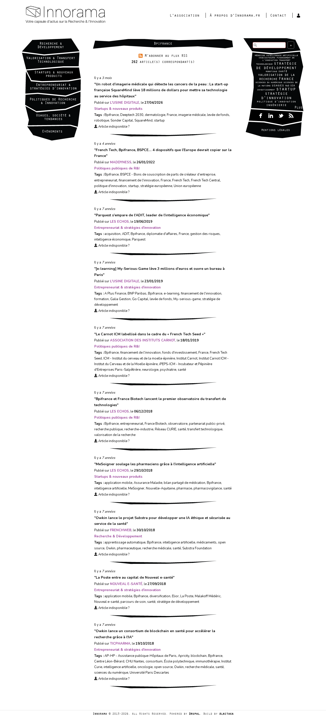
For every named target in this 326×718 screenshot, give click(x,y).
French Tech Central (205, 180)
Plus (298, 108)
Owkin (110, 548)
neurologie (150, 369)
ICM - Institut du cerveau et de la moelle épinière (139, 358)
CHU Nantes (135, 661)
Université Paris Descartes (149, 672)
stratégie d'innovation (276, 96)
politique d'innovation (276, 102)
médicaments (206, 542)
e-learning (171, 293)
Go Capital (140, 299)
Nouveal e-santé (126, 584)
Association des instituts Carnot (142, 340)
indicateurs (267, 58)
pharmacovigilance (208, 488)
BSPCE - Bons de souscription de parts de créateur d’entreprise (167, 174)
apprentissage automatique (124, 542)
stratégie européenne (156, 186)
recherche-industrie (138, 429)
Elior (175, 596)
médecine (260, 56)
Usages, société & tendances (53, 117)
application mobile (118, 483)
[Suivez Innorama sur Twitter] (281, 115)
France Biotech (156, 423)
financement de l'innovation (139, 180)
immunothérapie (208, 661)
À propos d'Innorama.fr (235, 16)
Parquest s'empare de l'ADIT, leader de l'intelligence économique (152, 215)
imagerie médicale (192, 115)
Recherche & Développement (50, 45)
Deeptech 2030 (131, 115)
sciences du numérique (268, 83)
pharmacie (184, 488)
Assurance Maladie (148, 483)
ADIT (125, 234)
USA (292, 86)
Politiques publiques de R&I (117, 168)
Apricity (183, 656)
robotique (271, 72)
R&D (287, 86)
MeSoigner (136, 488)
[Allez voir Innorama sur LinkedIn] (271, 115)
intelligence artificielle (282, 56)
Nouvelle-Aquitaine (160, 488)
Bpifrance (111, 115)
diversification (160, 596)
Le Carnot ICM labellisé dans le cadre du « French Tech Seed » (150, 334)
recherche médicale (156, 548)
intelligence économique (112, 239)
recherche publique (108, 429)
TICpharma (120, 643)
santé (282, 71)
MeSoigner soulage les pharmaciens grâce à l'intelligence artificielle (155, 464)
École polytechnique (179, 661)
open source (163, 667)
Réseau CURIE (165, 429)
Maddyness (120, 162)
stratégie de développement (276, 66)
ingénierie (276, 105)
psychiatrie (168, 369)
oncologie (145, 667)
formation (101, 299)
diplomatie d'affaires (161, 234)
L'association (184, 16)
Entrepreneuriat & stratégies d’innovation (127, 227)
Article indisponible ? (113, 126)
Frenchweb (120, 530)
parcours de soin (133, 602)
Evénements (52, 132)
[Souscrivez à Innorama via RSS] (291, 115)
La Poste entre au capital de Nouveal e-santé (134, 577)
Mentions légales (275, 130)
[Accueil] (85, 15)
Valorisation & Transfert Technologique (50, 60)
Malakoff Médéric (208, 596)
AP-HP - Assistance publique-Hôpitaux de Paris (140, 656)
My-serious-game (187, 299)
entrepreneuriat (105, 180)
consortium (154, 661)
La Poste (186, 596)
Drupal (194, 714)
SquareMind (143, 120)
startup (286, 89)
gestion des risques (205, 234)
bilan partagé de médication (184, 483)
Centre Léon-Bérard (109, 661)
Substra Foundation (197, 548)
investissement (266, 90)
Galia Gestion (120, 299)
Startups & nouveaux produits (53, 74)
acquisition (112, 234)
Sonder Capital (122, 120)
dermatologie (155, 115)
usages (278, 85)
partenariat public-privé (206, 423)
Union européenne (187, 186)
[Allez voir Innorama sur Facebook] (260, 115)
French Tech (180, 180)
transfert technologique (204, 429)
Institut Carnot (186, 358)
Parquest (138, 239)
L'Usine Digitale (124, 102)
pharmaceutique (129, 548)
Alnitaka (226, 714)
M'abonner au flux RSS (166, 56)
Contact (278, 16)
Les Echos (119, 221)
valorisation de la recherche (276, 77)
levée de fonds (218, 115)
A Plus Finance (115, 293)
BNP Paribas (137, 293)
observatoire (177, 423)
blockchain (199, 656)
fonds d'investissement (179, 352)
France (286, 79)
